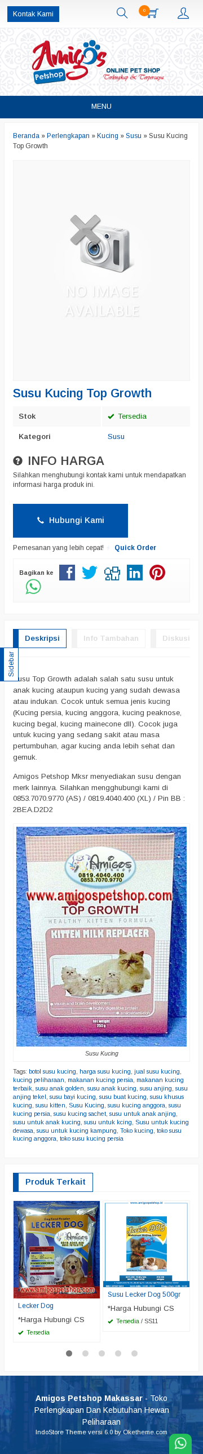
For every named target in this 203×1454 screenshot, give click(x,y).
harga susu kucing (105, 1071)
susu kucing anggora (136, 1105)
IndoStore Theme (61, 1432)
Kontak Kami (33, 14)
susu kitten (50, 1105)
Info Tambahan (111, 638)
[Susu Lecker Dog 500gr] (146, 1243)
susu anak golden (60, 1088)
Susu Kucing (86, 1105)
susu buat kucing (123, 1096)
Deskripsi (42, 638)
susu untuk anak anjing (142, 1113)
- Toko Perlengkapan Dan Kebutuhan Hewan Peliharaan (101, 1410)
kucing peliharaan (38, 1079)
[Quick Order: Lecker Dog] (93, 1289)
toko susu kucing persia (91, 1138)
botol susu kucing (52, 1071)
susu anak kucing (111, 1088)
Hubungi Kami (75, 520)
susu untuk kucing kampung (77, 1130)
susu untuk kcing (108, 1122)
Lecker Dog (36, 1306)
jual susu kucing (157, 1071)
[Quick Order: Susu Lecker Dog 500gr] (182, 1278)
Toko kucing (136, 1130)
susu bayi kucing (73, 1096)
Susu (116, 436)
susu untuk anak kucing (47, 1122)
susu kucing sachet (80, 1113)
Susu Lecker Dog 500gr (144, 1294)
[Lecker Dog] (57, 1249)
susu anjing (156, 1088)
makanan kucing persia (100, 1079)
